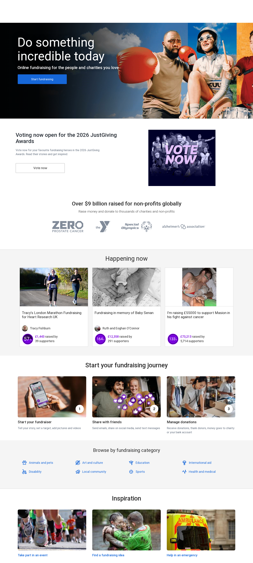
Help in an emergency (182, 555)
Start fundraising (42, 79)
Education (143, 462)
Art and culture (92, 462)
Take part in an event (33, 555)
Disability (35, 471)
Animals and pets (41, 462)
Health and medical (202, 471)
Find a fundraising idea (108, 555)
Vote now (40, 168)
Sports (140, 471)
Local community (94, 471)
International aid (200, 462)
